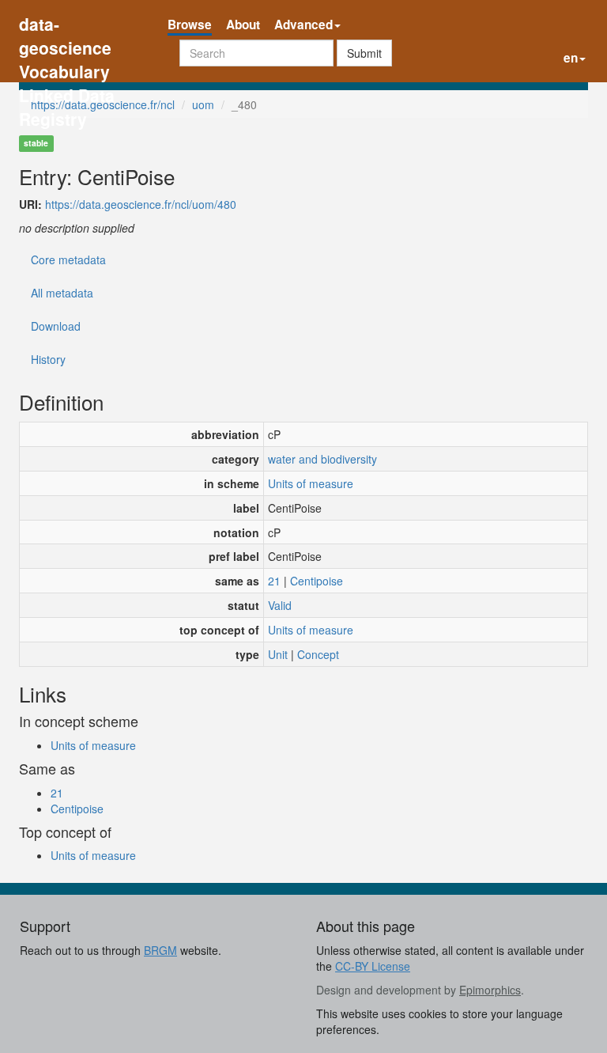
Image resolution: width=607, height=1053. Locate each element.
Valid (280, 605)
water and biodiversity (322, 459)
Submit (364, 53)
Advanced (303, 24)
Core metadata (68, 259)
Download (56, 326)
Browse (190, 24)
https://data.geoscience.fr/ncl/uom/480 (140, 204)
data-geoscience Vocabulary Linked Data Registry (67, 26)
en (571, 57)
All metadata (62, 293)
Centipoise (316, 581)
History (48, 359)
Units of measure (310, 483)
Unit (278, 654)
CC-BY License (372, 966)
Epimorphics (490, 990)
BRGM (160, 950)
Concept (318, 654)
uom (203, 104)
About (243, 24)
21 (274, 581)
